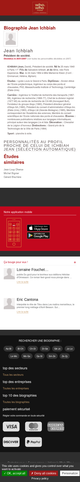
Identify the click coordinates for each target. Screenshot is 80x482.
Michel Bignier (11, 173)
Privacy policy (40, 478)
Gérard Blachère (12, 177)
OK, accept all (15, 473)
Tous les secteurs (13, 374)
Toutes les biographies (16, 402)
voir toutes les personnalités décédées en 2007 (49, 58)
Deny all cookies (44, 473)
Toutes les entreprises (16, 388)
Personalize (70, 473)
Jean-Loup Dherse (13, 169)
